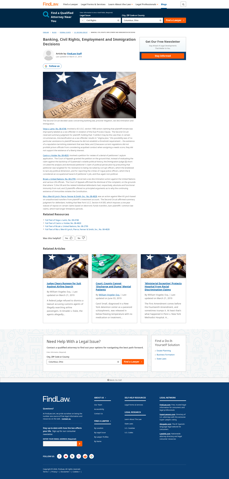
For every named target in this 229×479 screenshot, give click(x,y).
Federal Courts (65, 32)
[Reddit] (85, 456)
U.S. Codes (129, 432)
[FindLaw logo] (52, 4)
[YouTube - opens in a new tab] (65, 456)
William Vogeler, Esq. (109, 294)
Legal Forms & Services (134, 405)
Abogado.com (165, 424)
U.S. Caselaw (130, 428)
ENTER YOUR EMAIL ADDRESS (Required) (59, 439)
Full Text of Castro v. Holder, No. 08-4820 (63, 223)
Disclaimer (65, 472)
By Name (97, 441)
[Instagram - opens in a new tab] (78, 456)
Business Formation (166, 354)
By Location (98, 428)
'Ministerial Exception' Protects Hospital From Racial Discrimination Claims (163, 286)
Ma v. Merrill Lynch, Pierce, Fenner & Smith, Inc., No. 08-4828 (70, 196)
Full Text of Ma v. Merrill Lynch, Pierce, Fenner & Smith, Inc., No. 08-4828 (77, 229)
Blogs (54, 32)
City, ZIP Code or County (133, 15)
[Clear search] (118, 20)
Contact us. (66, 419)
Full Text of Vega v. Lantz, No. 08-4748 (62, 220)
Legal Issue (85, 15)
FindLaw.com (165, 405)
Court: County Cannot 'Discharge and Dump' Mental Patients (113, 286)
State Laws (161, 358)
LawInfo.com (165, 434)
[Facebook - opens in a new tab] (59, 456)
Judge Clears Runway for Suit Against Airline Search (64, 285)
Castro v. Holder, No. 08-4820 (56, 155)
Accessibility (99, 409)
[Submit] (79, 443)
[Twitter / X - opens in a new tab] (72, 456)
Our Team (98, 405)
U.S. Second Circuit (81, 32)
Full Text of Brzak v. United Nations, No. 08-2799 (66, 226)
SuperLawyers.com (167, 414)
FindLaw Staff (74, 53)
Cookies (76, 472)
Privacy (54, 472)
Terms (45, 472)
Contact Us (98, 413)
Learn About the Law (133, 419)
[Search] (183, 4)
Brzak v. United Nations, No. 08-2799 (59, 179)
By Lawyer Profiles (101, 437)
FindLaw (46, 32)
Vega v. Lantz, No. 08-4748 (54, 128)
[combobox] (100, 20)
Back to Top (116, 380)
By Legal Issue (100, 432)
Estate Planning (164, 350)
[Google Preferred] (91, 456)
